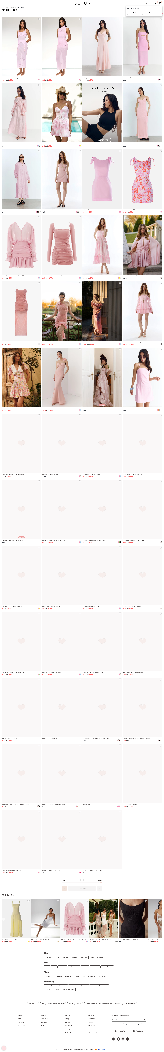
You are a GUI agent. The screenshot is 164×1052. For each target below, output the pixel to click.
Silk (84, 976)
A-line (54, 967)
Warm (63, 1003)
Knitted (79, 1003)
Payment (67, 1022)
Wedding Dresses (104, 1003)
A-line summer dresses (52, 989)
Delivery (67, 1019)
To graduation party (130, 1003)
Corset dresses (52, 1003)
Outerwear (91, 1025)
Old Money (84, 957)
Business (74, 957)
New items (91, 1019)
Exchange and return (71, 1029)
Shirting (48, 976)
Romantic (100, 957)
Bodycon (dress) (74, 967)
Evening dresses (90, 1003)
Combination (95, 967)
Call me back (22, 1025)
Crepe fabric (69, 976)
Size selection (68, 1025)
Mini (30, 1003)
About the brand (45, 1019)
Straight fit (63, 967)
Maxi (42, 1003)
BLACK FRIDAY (92, 1032)
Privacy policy (72, 1049)
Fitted (47, 967)
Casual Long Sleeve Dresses (99, 986)
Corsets (90, 1029)
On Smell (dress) (107, 967)
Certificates (68, 1032)
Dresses (90, 1022)
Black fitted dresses (68, 989)
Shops (42, 1025)
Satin (77, 976)
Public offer (80, 1049)
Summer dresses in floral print (78, 986)
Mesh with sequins (104, 976)
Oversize (85, 967)
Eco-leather (91, 976)
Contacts (21, 1029)
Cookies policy (89, 1049)
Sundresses (116, 1003)
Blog (42, 1029)
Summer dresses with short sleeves (56, 986)
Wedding (65, 957)
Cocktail (57, 957)
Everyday (48, 957)
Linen (92, 957)
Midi (36, 1003)
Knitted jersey (58, 976)
